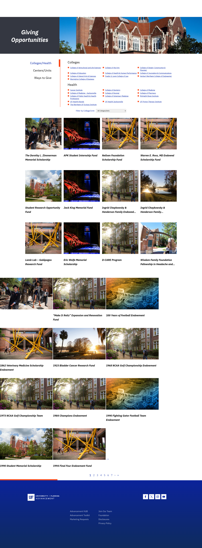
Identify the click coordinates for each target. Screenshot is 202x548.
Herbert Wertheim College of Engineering (156, 76)
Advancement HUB (79, 511)
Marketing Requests (79, 519)
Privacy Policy (104, 523)
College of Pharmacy (148, 93)
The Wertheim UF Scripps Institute (83, 105)
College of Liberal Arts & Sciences (83, 76)
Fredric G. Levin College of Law (116, 76)
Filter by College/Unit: (85, 111)
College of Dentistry (112, 90)
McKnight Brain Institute (149, 96)
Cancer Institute (76, 90)
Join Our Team (105, 511)
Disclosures (103, 519)
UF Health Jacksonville (114, 102)
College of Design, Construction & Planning (152, 69)
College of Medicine (147, 90)
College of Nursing (112, 93)
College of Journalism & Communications (155, 73)
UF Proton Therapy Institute (151, 102)
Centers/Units (42, 70)
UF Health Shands (77, 102)
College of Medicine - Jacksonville (83, 93)
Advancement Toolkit (80, 515)
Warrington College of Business (82, 79)
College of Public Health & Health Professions (83, 97)
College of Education (78, 73)
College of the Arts (112, 68)
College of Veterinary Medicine (116, 96)
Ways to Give (42, 78)
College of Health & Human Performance (121, 73)
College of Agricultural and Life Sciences (85, 68)
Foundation (103, 515)
